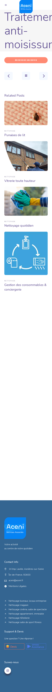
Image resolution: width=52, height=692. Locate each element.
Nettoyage (9, 131)
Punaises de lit (14, 135)
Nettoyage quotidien (19, 225)
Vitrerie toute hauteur (19, 181)
